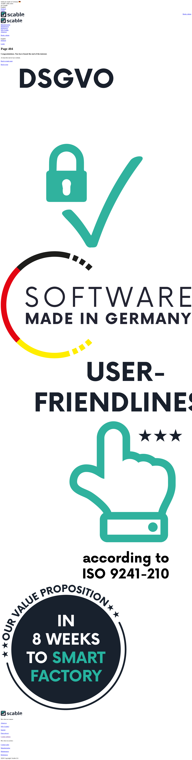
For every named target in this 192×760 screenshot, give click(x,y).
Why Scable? (5, 726)
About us (4, 723)
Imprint (3, 730)
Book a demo (187, 14)
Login (3, 11)
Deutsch (3, 9)
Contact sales (5, 745)
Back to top (4, 64)
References (4, 755)
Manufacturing (5, 748)
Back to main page (7, 61)
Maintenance (5, 751)
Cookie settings (5, 737)
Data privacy (5, 733)
